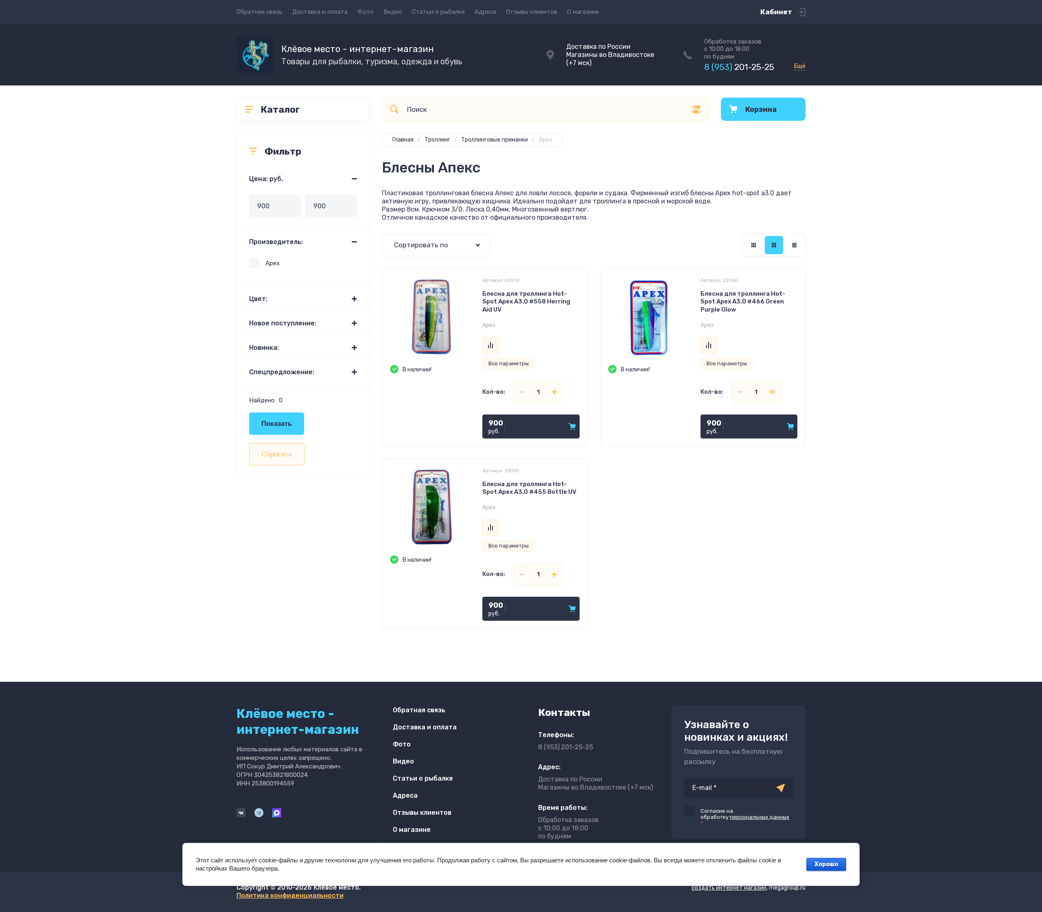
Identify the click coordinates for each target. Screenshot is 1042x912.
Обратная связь (259, 11)
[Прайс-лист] (794, 245)
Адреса (485, 11)
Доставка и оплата (320, 11)
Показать (276, 423)
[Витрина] (753, 245)
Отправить (780, 788)
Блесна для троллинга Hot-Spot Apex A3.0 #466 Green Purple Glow (743, 302)
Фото (365, 11)
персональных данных (759, 817)
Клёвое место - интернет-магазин (357, 49)
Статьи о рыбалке (438, 11)
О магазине (583, 11)
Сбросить (276, 454)
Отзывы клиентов (531, 11)
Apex (272, 263)
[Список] (774, 245)
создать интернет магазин (729, 887)
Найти (394, 109)
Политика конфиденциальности (290, 895)
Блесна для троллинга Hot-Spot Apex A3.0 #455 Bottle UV (529, 488)
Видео (392, 11)
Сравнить (490, 345)
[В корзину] (572, 426)
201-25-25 (739, 67)
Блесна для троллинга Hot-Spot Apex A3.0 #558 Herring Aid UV (526, 302)
